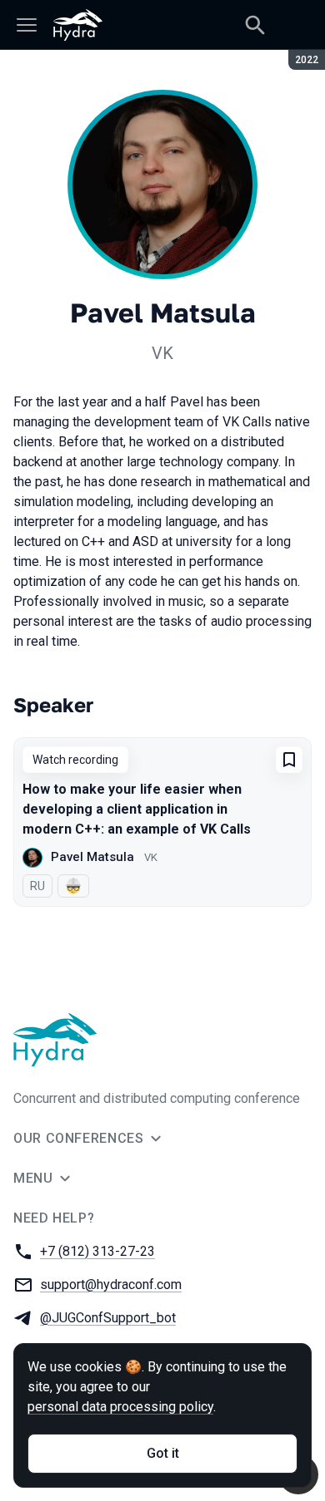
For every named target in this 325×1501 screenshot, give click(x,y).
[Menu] (26, 25)
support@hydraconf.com (111, 1284)
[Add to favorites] (289, 759)
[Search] (255, 25)
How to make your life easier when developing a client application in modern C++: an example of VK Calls (136, 809)
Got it (163, 1453)
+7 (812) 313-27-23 (97, 1251)
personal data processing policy (120, 1407)
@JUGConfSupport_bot (108, 1318)
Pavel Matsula (92, 857)
